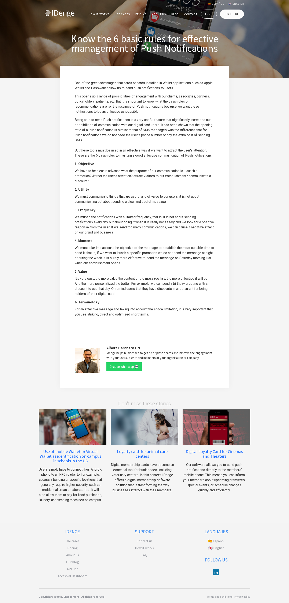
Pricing (72, 548)
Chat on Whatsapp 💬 (124, 367)
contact (190, 14)
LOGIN (209, 14)
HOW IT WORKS (99, 14)
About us (72, 555)
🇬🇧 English (216, 548)
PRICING (140, 14)
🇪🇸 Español (216, 541)
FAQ (144, 555)
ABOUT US (159, 14)
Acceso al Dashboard (72, 576)
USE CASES (122, 14)
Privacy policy (242, 596)
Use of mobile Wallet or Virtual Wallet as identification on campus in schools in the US (70, 456)
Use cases (72, 541)
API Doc (72, 569)
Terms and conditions (220, 596)
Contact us (144, 541)
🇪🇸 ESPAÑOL (216, 3)
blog (175, 14)
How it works (144, 548)
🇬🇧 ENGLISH (236, 3)
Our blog (72, 562)
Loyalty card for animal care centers (142, 454)
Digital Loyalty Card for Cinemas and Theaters (214, 454)
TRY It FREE (232, 14)
